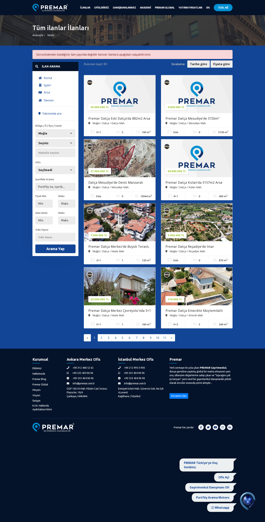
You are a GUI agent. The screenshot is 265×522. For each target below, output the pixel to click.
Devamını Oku (179, 395)
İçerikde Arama (44, 179)
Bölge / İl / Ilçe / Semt (48, 125)
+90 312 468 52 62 (83, 367)
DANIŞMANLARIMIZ (124, 7)
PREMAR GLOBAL (165, 7)
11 (164, 338)
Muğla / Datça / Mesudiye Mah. (187, 123)
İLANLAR (85, 7)
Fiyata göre (221, 64)
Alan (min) (41, 212)
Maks (61, 196)
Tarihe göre (198, 64)
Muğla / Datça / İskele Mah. (108, 251)
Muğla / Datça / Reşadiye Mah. (187, 251)
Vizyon (36, 395)
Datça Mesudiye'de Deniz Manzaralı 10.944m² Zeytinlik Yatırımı (115, 182)
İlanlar (50, 35)
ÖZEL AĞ (223, 7)
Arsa (46, 92)
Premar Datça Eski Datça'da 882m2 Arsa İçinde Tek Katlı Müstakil (119, 118)
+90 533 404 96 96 (82, 373)
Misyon (36, 389)
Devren (48, 100)
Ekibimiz (37, 368)
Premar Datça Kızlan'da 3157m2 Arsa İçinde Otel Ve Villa (193, 182)
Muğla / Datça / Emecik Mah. (186, 315)
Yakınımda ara (51, 113)
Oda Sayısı (41, 229)
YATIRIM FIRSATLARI (190, 7)
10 (157, 338)
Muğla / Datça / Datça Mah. (108, 123)
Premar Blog (39, 379)
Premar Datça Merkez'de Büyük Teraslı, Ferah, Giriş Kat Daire (118, 246)
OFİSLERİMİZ (101, 7)
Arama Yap (55, 249)
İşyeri (47, 85)
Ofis (38, 162)
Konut (47, 78)
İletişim (36, 400)
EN (207, 7)
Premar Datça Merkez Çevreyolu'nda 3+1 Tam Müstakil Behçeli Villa (119, 310)
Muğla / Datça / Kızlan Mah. (185, 187)
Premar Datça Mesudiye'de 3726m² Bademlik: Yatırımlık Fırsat (192, 118)
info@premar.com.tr (83, 383)
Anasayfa (37, 35)
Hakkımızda (38, 373)
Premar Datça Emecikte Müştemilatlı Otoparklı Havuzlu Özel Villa (194, 310)
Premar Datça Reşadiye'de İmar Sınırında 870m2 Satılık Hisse (189, 246)
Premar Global (40, 384)
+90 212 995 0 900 (134, 367)
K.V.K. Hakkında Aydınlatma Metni (42, 407)
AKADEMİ (145, 7)
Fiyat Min (40, 196)
